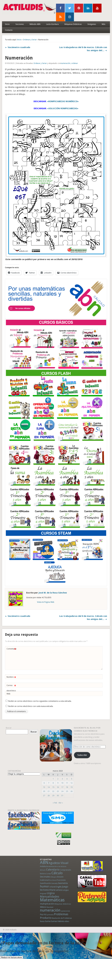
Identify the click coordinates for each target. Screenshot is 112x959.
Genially (54, 883)
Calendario (53, 869)
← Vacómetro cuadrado (17, 47)
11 (67, 783)
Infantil (52, 887)
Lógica (51, 893)
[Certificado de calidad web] (63, 838)
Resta (42, 921)
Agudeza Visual (58, 863)
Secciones (19, 24)
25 (67, 791)
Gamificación (45, 883)
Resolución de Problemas (62, 918)
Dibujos (54, 877)
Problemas (61, 914)
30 (58, 795)
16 (58, 787)
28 (49, 795)
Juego (65, 886)
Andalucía (44, 866)
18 (67, 787)
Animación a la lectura (57, 866)
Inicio (7, 24)
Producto (45, 917)
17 (62, 787)
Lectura (59, 890)
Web (8, 694)
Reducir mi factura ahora (11, 957)
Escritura (52, 880)
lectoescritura (47, 889)
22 (53, 791)
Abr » (60, 803)
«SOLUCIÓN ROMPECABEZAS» (62, 108)
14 (49, 787)
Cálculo (57, 873)
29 (53, 795)
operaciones (65, 911)
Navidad (50, 907)
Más (103, 24)
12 (71, 783)
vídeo (66, 921)
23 (58, 791)
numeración (65, 63)
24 (62, 791)
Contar (48, 874)
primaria (50, 915)
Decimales (45, 876)
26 (71, 791)
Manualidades (49, 896)
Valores (60, 921)
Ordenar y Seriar (30, 39)
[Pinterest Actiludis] (92, 896)
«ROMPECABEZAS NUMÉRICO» (63, 101)
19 (71, 787)
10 (62, 783)
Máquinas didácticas (63, 904)
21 (49, 791)
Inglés (59, 887)
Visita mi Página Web (45, 602)
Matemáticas (52, 899)
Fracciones (61, 880)
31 (62, 795)
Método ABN (35, 24)
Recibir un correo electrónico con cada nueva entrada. (30, 706)
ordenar (74, 63)
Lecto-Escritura (52, 24)
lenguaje (43, 893)
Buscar (9, 728)
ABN (44, 862)
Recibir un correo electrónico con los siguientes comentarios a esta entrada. (39, 701)
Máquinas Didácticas (73, 24)
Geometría (63, 883)
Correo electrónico (11, 688)
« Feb (55, 803)
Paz (41, 914)
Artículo (43, 870)
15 (53, 787)
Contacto (9, 30)
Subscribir (82, 755)
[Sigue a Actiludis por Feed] (60, 16)
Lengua (66, 890)
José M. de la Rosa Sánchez (52, 592)
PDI (45, 914)
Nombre (11, 678)
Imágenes (92, 24)
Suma (47, 921)
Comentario (11, 649)
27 (44, 795)
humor (44, 886)
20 (44, 791)
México (43, 907)
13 (44, 787)
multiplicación (47, 903)
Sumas (54, 921)
